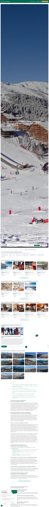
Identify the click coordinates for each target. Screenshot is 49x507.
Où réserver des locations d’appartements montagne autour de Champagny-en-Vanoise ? (24, 392)
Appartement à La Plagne (16, 449)
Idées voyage (33, 1)
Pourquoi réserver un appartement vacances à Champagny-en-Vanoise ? (23, 393)
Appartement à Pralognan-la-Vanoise (17, 451)
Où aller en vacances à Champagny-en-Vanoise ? (19, 388)
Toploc (2, 249)
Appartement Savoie (21, 249)
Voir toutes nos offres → (24, 298)
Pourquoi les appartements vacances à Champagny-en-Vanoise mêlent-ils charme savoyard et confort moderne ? (25, 386)
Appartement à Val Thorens (16, 455)
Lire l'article (3, 346)
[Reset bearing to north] (48, 347)
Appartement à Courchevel (16, 450)
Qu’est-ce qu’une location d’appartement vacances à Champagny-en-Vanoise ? (24, 384)
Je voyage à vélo (38, 1)
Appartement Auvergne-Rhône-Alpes (13, 249)
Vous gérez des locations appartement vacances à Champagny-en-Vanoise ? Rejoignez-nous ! (24, 397)
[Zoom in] (48, 345)
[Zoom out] (48, 346)
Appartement (5, 249)
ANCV (3, 256)
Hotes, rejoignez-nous (45, 1)
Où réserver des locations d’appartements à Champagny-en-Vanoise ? (23, 395)
